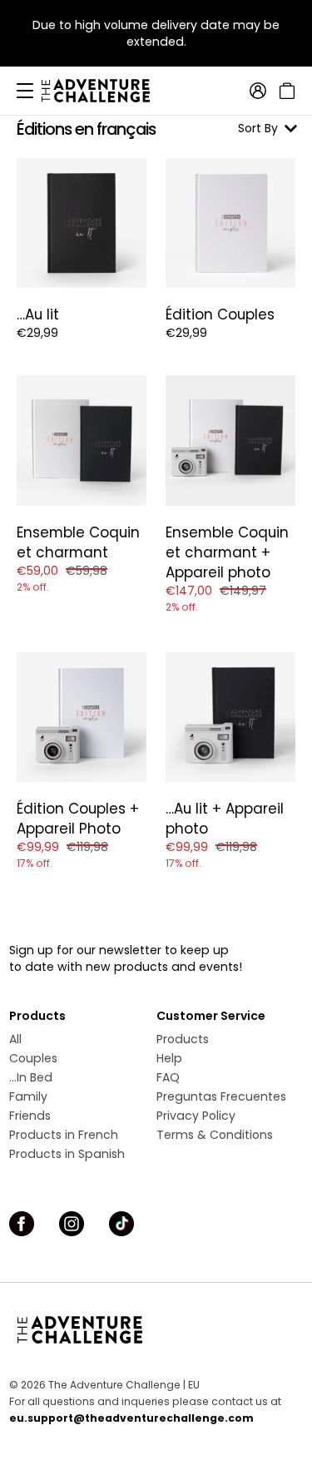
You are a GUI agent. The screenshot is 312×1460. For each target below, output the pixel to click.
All (15, 1039)
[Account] (258, 90)
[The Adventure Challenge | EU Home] (104, 90)
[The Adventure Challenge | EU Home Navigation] (156, 1329)
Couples (33, 1058)
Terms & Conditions (214, 1134)
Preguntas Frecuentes (221, 1096)
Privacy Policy (195, 1115)
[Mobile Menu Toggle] (25, 90)
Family (28, 1096)
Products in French (63, 1134)
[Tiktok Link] (121, 1224)
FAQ (168, 1077)
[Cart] (285, 91)
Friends (30, 1115)
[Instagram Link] (72, 1224)
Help (169, 1058)
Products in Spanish (67, 1153)
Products (182, 1039)
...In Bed (30, 1077)
